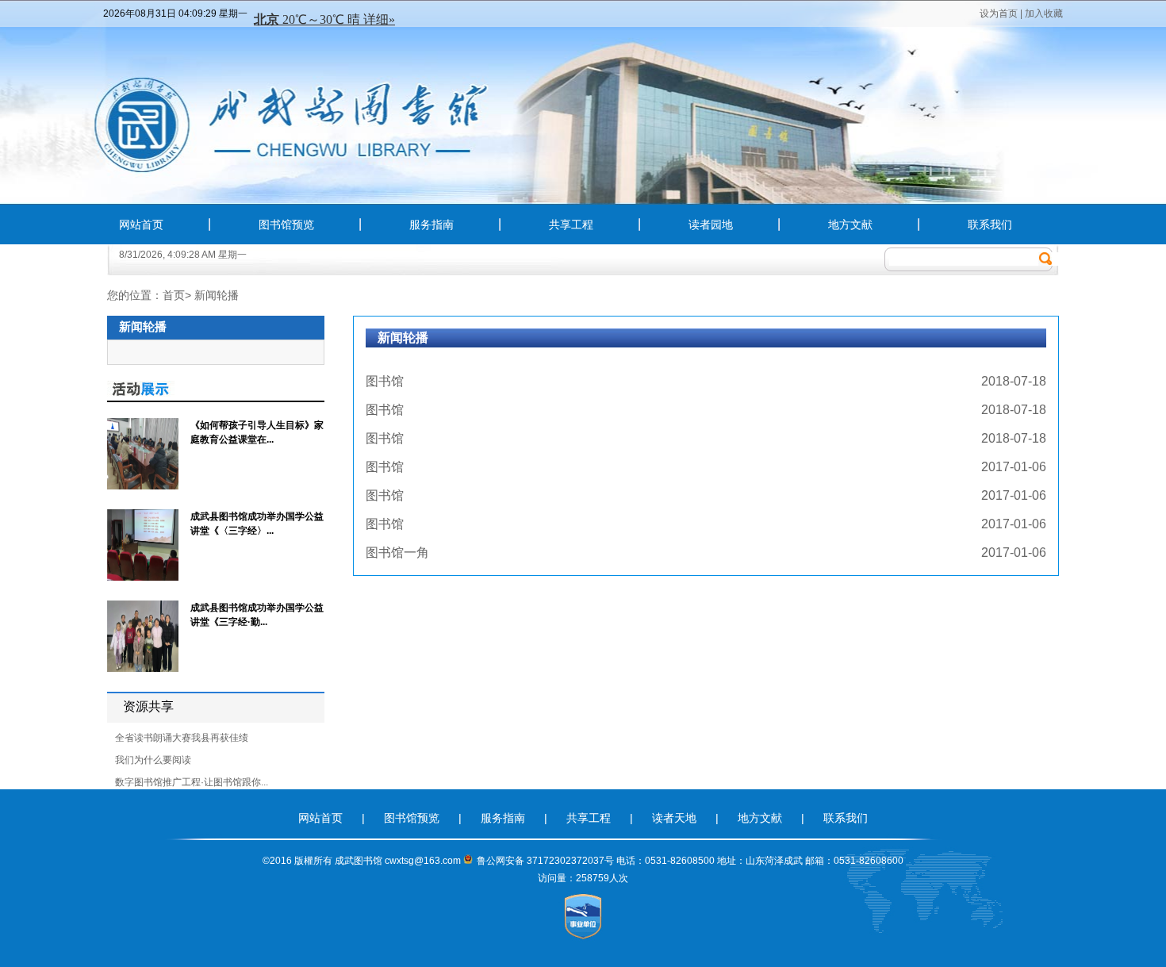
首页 (174, 295)
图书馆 (385, 381)
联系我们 (990, 224)
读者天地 (676, 818)
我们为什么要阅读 (153, 760)
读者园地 (710, 224)
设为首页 (999, 13)
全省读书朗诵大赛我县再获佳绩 (181, 737)
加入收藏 (1044, 13)
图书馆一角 (397, 552)
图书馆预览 (286, 224)
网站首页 (141, 224)
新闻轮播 (216, 295)
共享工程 (571, 224)
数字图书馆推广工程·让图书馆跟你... (191, 782)
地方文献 (850, 224)
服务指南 (431, 224)
